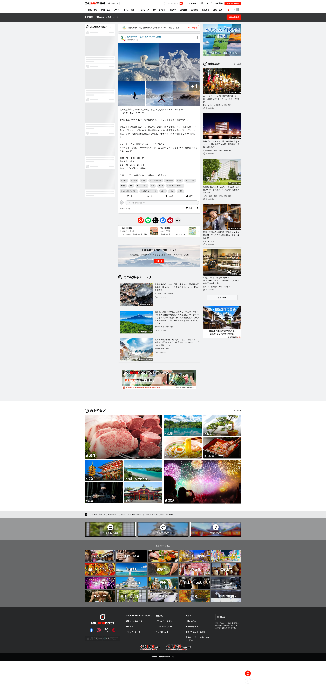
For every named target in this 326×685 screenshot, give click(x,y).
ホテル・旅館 (129, 10)
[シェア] (178, 220)
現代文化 (194, 10)
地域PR (173, 10)
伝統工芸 (205, 10)
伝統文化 (183, 10)
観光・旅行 (92, 10)
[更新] (196, 208)
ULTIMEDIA (167, 657)
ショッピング (143, 10)
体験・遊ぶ (105, 10)
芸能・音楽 (217, 10)
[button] (228, 10)
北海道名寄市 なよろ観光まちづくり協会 (144, 36)
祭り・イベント (159, 10)
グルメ (117, 10)
